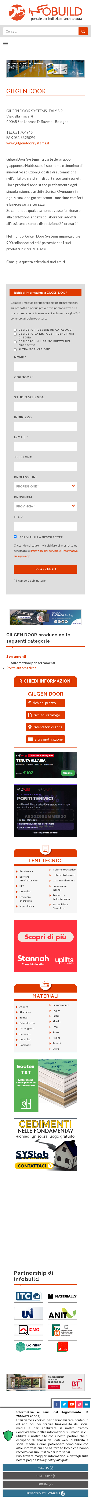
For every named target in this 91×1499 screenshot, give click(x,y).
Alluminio (24, 1012)
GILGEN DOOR (45, 694)
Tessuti (57, 1043)
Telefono (23, 457)
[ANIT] (62, 1313)
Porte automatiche (21, 668)
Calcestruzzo (26, 1023)
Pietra (56, 1015)
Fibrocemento (61, 1004)
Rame (56, 1032)
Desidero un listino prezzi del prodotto (44, 343)
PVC (55, 1026)
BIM (21, 886)
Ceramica (24, 1039)
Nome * (20, 357)
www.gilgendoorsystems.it (27, 143)
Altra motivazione (34, 349)
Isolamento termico (64, 875)
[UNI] (28, 1313)
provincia (23, 497)
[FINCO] (62, 1329)
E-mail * (21, 437)
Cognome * (24, 377)
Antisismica (26, 871)
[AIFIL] (62, 1346)
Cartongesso (26, 1028)
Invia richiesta (46, 569)
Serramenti (16, 657)
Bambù (23, 1017)
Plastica (57, 1021)
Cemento (24, 1033)
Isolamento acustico (64, 869)
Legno (56, 1010)
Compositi (25, 1044)
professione (26, 477)
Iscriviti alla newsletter (40, 537)
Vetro (56, 1048)
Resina (56, 1037)
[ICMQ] (28, 1329)
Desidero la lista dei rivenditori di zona (46, 335)
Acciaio (23, 1006)
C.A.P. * (20, 517)
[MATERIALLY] (62, 1296)
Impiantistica (26, 906)
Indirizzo (23, 417)
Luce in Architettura (64, 880)
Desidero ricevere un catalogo (45, 329)
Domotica (24, 891)
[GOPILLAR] (28, 1346)
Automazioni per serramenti (33, 663)
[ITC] (28, 1296)
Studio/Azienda (29, 397)
